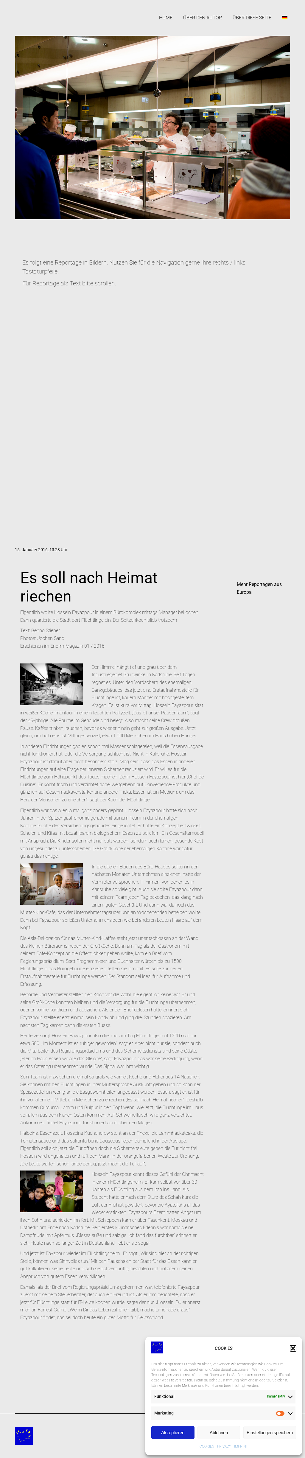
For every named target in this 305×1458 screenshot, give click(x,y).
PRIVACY (224, 1446)
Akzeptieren (172, 1432)
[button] (293, 1348)
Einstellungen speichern (270, 1432)
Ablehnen (219, 1432)
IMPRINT (241, 1446)
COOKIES (207, 1446)
